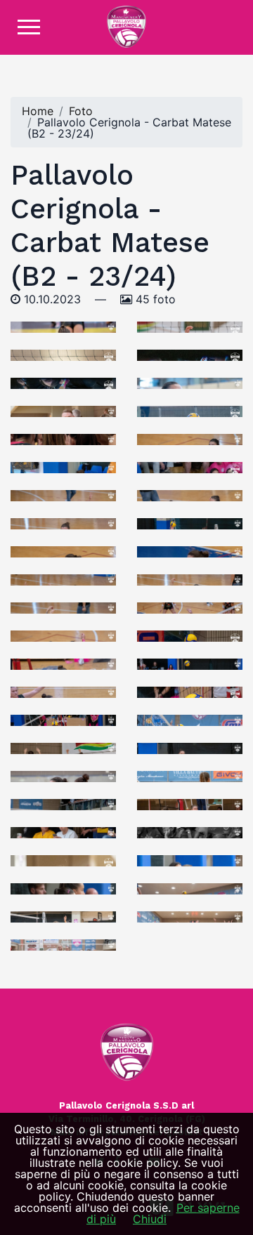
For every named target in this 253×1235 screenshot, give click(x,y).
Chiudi (150, 1219)
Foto (81, 111)
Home (37, 111)
